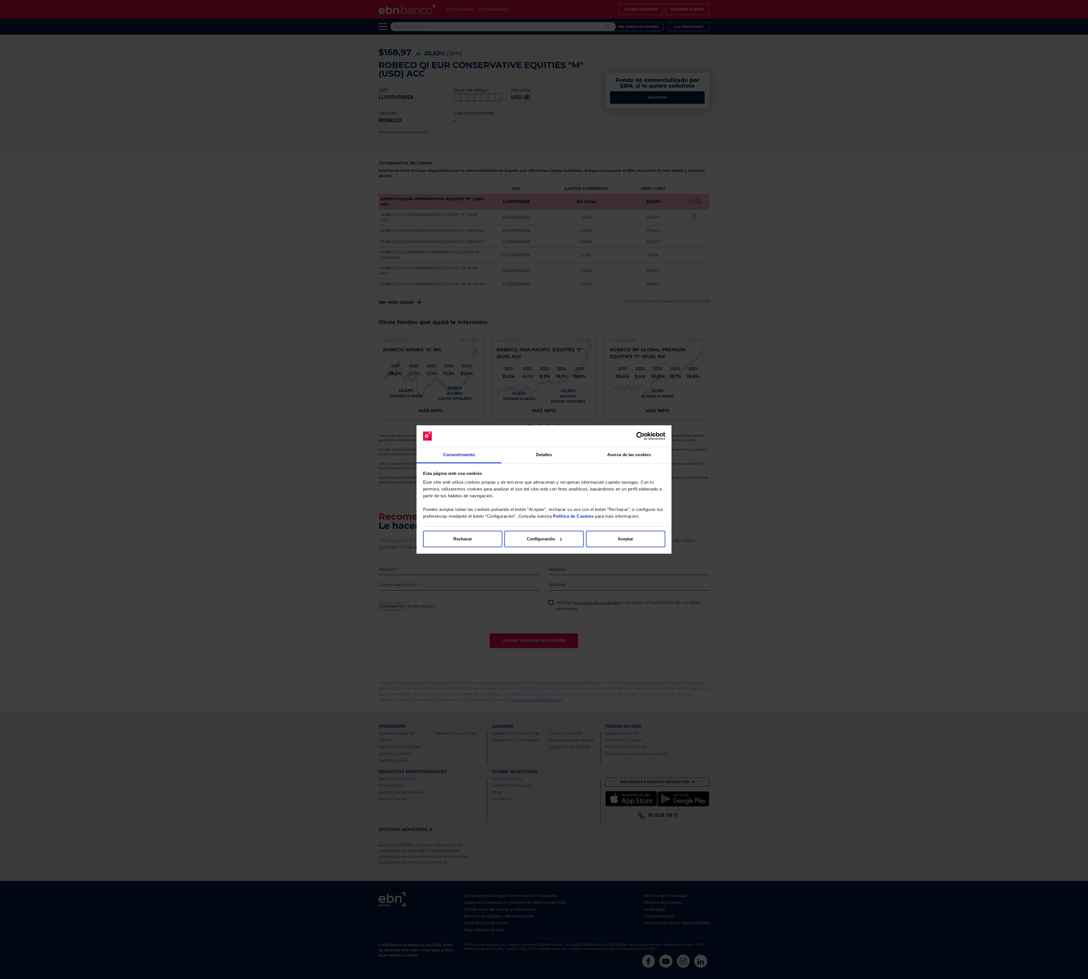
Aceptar (625, 538)
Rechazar (462, 538)
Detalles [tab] (544, 454)
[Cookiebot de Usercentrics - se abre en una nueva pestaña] (640, 436)
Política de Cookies (573, 516)
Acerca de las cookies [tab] (629, 454)
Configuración (541, 538)
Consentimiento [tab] (459, 454)
